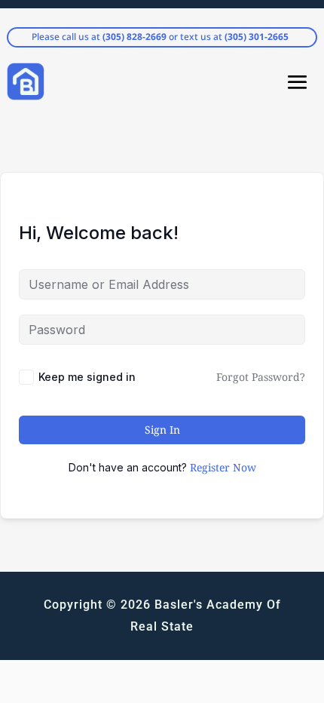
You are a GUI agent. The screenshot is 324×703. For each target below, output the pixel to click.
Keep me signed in (87, 376)
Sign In (162, 429)
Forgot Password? (260, 377)
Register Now (223, 467)
